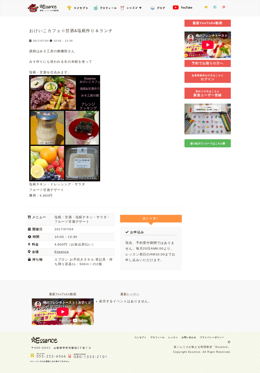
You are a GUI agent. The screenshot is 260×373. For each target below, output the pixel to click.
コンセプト (78, 7)
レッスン (132, 7)
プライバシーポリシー (212, 337)
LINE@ (223, 7)
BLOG (158, 7)
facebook (214, 7)
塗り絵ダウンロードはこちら (206, 143)
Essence (44, 7)
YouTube (185, 7)
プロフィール (105, 7)
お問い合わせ (206, 7)
